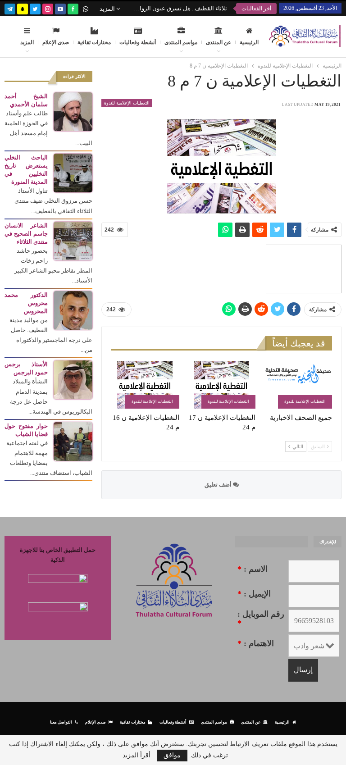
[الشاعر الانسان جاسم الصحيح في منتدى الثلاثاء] (73, 240)
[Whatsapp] (85, 8)
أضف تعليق (219, 484)
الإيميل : (254, 593)
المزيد (108, 8)
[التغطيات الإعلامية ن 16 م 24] (145, 385)
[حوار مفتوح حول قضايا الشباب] (73, 440)
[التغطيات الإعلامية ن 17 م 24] (221, 385)
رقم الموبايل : (260, 619)
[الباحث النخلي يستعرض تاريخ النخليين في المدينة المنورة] (73, 172)
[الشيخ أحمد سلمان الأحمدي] (73, 111)
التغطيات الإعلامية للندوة (127, 102)
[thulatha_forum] (47, 8)
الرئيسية (249, 42)
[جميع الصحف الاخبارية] (298, 385)
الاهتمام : (255, 643)
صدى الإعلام (55, 42)
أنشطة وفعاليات (137, 42)
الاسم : (252, 569)
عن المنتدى (218, 42)
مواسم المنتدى (180, 42)
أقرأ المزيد (136, 755)
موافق (172, 755)
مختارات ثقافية (94, 42)
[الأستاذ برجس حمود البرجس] (73, 379)
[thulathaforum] (73, 8)
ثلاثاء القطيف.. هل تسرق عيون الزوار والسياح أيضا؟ (164, 8)
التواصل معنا (61, 721)
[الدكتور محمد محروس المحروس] (73, 309)
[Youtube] (60, 8)
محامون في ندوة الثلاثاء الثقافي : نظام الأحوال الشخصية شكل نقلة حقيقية (124, 8)
